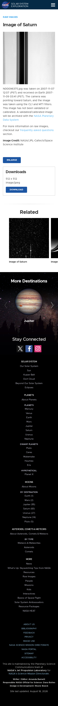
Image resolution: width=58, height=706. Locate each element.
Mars (29, 422)
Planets (29, 395)
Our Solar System (29, 366)
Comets (29, 552)
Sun (29, 370)
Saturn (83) (29, 509)
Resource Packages (29, 606)
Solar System (29, 362)
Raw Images (10, 17)
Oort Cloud (29, 379)
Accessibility (29, 658)
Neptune (29, 439)
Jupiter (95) (29, 504)
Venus (29, 413)
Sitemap (29, 654)
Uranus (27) (29, 513)
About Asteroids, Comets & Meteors (29, 534)
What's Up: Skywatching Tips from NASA (29, 568)
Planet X (29, 474)
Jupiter (29, 321)
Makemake (29, 457)
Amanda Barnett (37, 679)
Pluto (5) (29, 522)
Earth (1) (29, 496)
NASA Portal (29, 649)
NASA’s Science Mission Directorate (29, 674)
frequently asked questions (37, 130)
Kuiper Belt (29, 375)
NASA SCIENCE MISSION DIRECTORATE (29, 645)
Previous (6, 305)
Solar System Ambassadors (29, 602)
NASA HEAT (29, 611)
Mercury (29, 409)
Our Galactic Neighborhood (17, 12)
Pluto (29, 448)
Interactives (29, 594)
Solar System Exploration (17, 5)
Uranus (29, 435)
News (29, 564)
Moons (29, 482)
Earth (29, 417)
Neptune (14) (29, 517)
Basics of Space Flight (29, 598)
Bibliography (29, 629)
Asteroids (29, 547)
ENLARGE (12, 160)
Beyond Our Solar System (29, 383)
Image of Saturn (18, 262)
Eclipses (29, 387)
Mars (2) (29, 500)
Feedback (29, 633)
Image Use (29, 641)
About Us (29, 624)
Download (16, 190)
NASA (4, 5)
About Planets (29, 400)
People (29, 581)
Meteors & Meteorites (29, 543)
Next (51, 305)
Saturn (29, 430)
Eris (29, 465)
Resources (29, 572)
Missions (29, 585)
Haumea (29, 461)
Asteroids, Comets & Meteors (29, 529)
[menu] (53, 5)
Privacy (29, 637)
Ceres (29, 452)
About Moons (29, 487)
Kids (29, 589)
